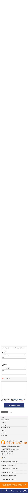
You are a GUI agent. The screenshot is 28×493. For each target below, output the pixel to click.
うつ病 (10, 412)
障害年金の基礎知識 (5, 419)
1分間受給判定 (18, 491)
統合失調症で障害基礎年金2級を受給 (9, 468)
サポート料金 (3, 422)
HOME (2, 417)
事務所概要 (3, 433)
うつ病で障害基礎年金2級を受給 (8, 465)
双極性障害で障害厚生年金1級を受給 (9, 461)
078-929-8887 (7, 447)
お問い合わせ (25, 491)
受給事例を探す (4, 425)
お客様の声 (3, 430)
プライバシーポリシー (18, 399)
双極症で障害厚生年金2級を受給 (8, 475)
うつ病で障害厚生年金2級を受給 (8, 472)
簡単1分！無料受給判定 (5, 427)
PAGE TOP (25, 486)
